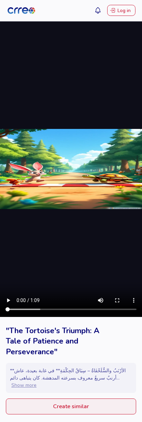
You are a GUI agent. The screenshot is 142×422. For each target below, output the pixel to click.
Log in (124, 10)
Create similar (71, 406)
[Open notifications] (98, 10)
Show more (24, 385)
